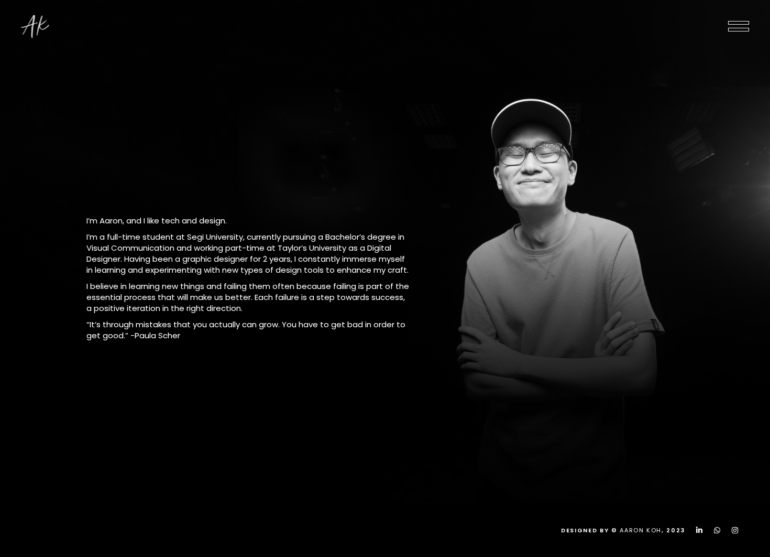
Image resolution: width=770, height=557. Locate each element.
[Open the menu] (738, 26)
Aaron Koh (641, 530)
